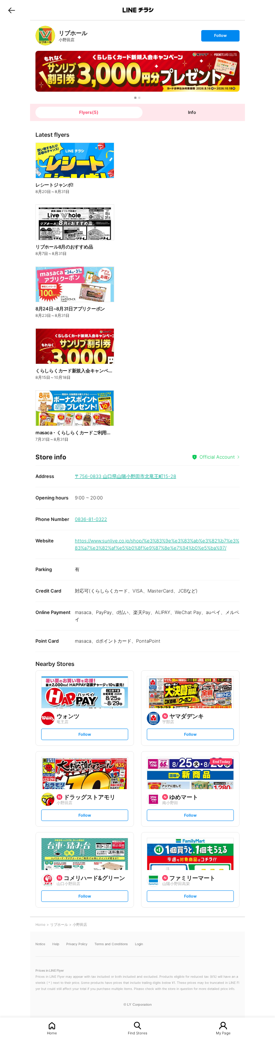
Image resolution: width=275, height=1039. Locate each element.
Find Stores (137, 1033)
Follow (220, 37)
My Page (223, 1033)
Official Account (217, 457)
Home (52, 1033)
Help (55, 944)
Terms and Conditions (111, 944)
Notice (40, 944)
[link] (45, 35)
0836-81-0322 (91, 519)
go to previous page (11, 10)
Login (139, 944)
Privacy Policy (76, 944)
